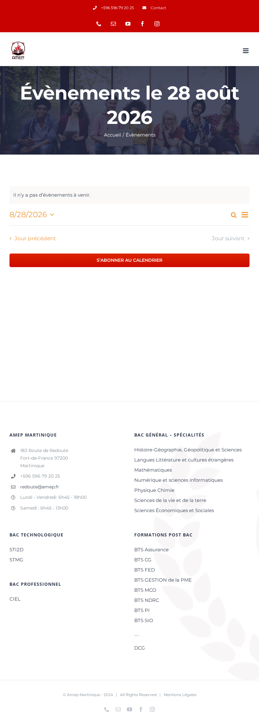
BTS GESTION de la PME (163, 580)
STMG (16, 560)
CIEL (15, 599)
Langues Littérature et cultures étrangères (183, 460)
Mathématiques (153, 470)
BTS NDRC (146, 600)
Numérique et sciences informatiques (178, 480)
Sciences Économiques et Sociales (174, 510)
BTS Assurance (151, 550)
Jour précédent (35, 238)
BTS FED (144, 570)
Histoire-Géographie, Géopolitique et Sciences (188, 450)
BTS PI (142, 610)
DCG (139, 648)
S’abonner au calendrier (129, 260)
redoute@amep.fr (39, 487)
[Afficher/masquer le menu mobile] (246, 50)
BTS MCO (145, 590)
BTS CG (143, 560)
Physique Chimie (154, 490)
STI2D (16, 550)
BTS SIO (143, 620)
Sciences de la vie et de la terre (170, 500)
